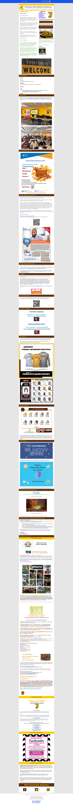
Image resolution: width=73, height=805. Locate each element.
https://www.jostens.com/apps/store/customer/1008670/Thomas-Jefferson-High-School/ (34, 460)
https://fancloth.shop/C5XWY (45, 339)
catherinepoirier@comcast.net (28, 558)
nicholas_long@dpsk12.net (30, 673)
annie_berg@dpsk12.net (24, 640)
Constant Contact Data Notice (39, 797)
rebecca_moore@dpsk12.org (36, 725)
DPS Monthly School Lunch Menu (46, 21)
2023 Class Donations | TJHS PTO (30, 688)
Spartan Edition (41, 15)
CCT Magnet (41, 16)
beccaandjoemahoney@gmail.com (41, 271)
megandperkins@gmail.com (24, 271)
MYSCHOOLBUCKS (26, 625)
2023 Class (22, 688)
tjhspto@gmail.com (47, 779)
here (41, 276)
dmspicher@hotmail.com (36, 730)
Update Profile (32, 797)
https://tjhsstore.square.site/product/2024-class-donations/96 (38, 716)
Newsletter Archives (42, 13)
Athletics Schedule (42, 17)
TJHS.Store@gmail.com (24, 342)
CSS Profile (39, 525)
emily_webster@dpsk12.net (24, 534)
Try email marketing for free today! (36, 803)
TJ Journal (41, 12)
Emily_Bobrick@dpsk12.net (30, 216)
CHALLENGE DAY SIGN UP (46, 625)
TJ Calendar (41, 14)
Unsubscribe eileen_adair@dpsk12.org (36, 796)
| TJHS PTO (38, 688)
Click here (41, 282)
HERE (30, 268)
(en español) (36, 493)
